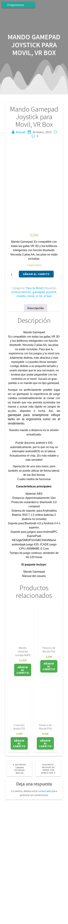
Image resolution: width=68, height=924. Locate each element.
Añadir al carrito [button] (22, 669)
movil (30, 296)
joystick (51, 292)
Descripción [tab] (35, 308)
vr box (47, 296)
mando (21, 296)
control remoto (21, 292)
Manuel (20, 132)
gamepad (38, 292)
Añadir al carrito (36, 274)
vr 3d (39, 296)
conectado (44, 791)
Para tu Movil (34, 288)
